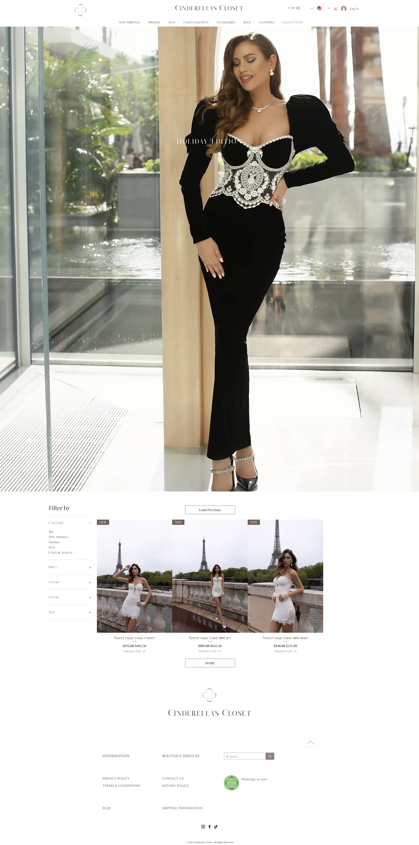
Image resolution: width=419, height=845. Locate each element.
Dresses (54, 542)
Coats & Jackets (60, 552)
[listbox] (300, 8)
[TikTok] (215, 826)
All (51, 531)
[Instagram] (203, 826)
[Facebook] (209, 826)
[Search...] (270, 756)
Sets (52, 547)
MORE (210, 663)
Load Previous (210, 510)
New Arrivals (58, 537)
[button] (300, 8)
